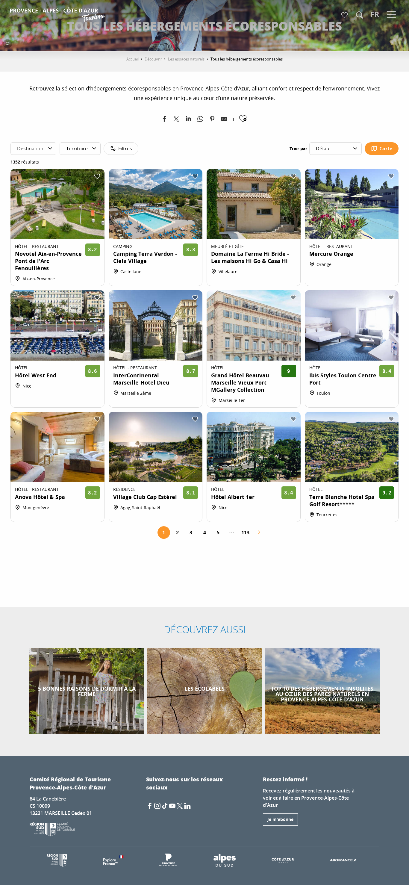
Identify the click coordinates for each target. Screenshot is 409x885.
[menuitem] (58, 15)
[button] (360, 15)
